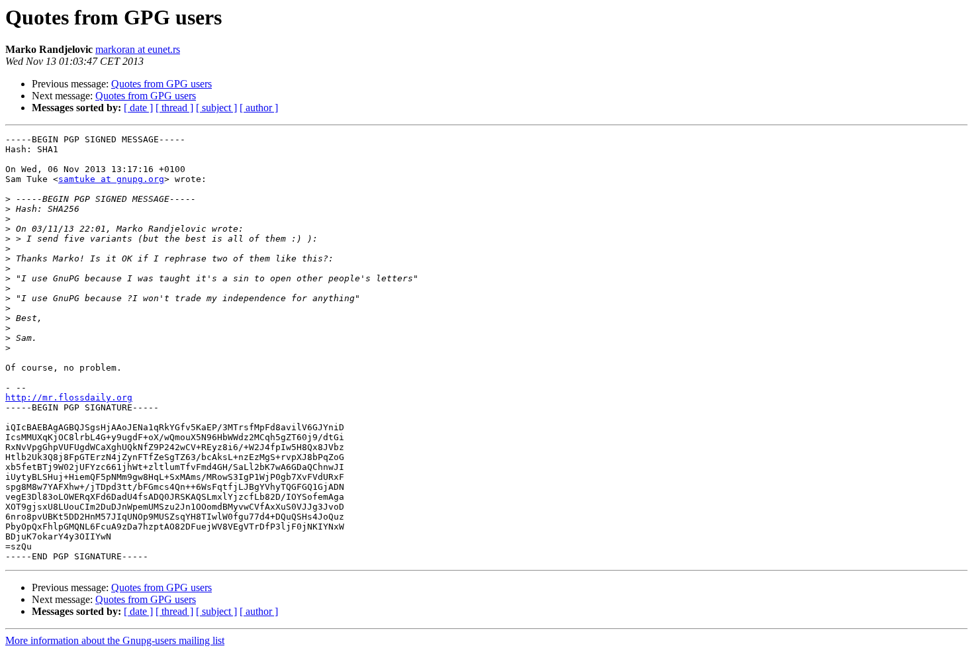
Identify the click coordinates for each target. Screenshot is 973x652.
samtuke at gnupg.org (111, 179)
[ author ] (259, 107)
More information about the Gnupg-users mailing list (114, 640)
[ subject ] (216, 107)
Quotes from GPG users (161, 83)
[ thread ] (174, 107)
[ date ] (138, 107)
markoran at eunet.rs (137, 49)
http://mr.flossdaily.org (68, 397)
